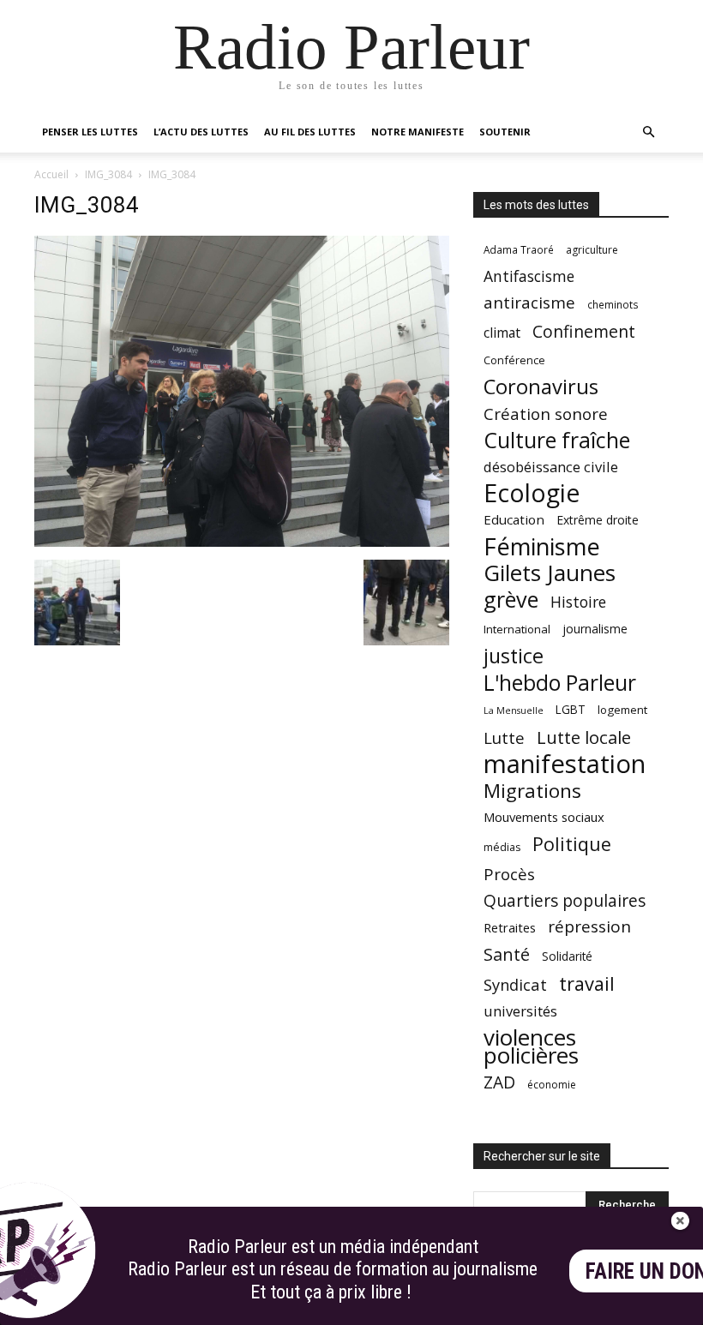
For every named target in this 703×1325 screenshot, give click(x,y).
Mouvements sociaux (544, 816)
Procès (509, 874)
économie (551, 1084)
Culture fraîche (557, 440)
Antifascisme (529, 276)
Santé (507, 954)
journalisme (595, 629)
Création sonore (546, 414)
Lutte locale (584, 737)
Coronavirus (541, 387)
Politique (571, 844)
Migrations (532, 791)
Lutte (504, 737)
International (517, 629)
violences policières (531, 1046)
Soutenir (505, 131)
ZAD (499, 1082)
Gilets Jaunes (550, 573)
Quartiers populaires (565, 900)
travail (587, 983)
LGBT (571, 709)
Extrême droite (597, 520)
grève (511, 600)
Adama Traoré (519, 249)
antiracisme (529, 303)
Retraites (510, 927)
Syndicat (515, 984)
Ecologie (532, 493)
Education (514, 519)
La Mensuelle (514, 710)
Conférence (514, 360)
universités (520, 1011)
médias (502, 847)
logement (622, 709)
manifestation (565, 764)
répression (589, 927)
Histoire (578, 602)
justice (514, 656)
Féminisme (542, 546)
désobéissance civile (551, 467)
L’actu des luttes (201, 131)
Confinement (583, 331)
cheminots (613, 304)
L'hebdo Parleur (560, 683)
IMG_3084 (108, 174)
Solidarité (567, 956)
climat (502, 333)
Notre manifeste (417, 131)
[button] (648, 132)
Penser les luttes (90, 131)
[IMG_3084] (241, 542)
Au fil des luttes (310, 131)
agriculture (592, 250)
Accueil (51, 174)
